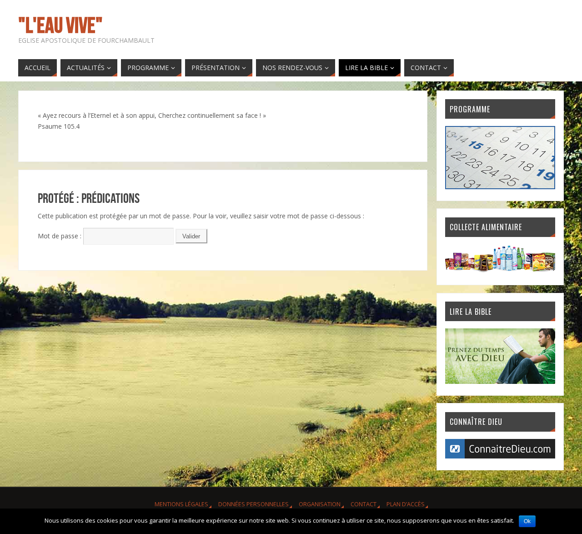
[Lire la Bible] (500, 381)
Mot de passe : (60, 236)
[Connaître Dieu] (500, 456)
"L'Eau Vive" (60, 25)
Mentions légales (181, 504)
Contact (363, 504)
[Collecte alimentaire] (500, 271)
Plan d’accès (405, 504)
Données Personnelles (253, 504)
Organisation (320, 504)
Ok (527, 521)
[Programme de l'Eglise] (500, 186)
